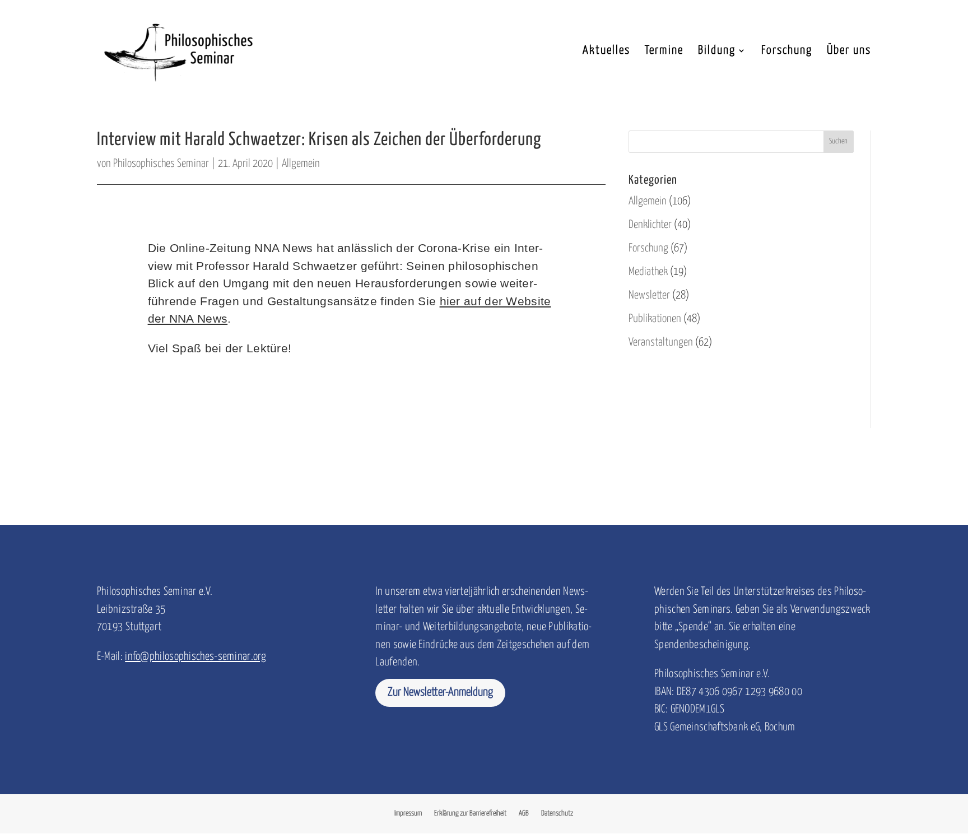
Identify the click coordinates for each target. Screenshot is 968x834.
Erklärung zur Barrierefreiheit (470, 813)
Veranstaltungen (661, 342)
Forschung (786, 51)
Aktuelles (606, 51)
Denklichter (650, 225)
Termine (664, 51)
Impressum (408, 813)
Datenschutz (557, 813)
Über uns (849, 51)
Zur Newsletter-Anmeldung (440, 692)
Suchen (838, 141)
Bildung (717, 51)
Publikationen (655, 319)
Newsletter (649, 295)
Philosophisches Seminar (161, 164)
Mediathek (648, 272)
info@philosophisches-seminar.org (195, 656)
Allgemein (301, 164)
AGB (524, 813)
